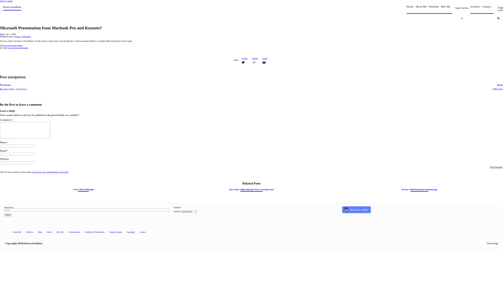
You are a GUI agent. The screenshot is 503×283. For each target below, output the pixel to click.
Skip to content (6, 1)
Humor (17, 37)
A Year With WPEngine (83, 189)
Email (4, 150)
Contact (486, 6)
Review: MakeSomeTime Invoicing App (419, 189)
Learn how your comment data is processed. (50, 172)
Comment (6, 120)
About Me (421, 6)
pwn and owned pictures (18, 48)
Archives (475, 6)
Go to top (492, 243)
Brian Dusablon (12, 7)
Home (410, 6)
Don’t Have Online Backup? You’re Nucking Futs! (251, 189)
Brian (2, 34)
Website (4, 159)
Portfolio (434, 6)
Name (4, 142)
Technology (26, 37)
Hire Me (445, 6)
